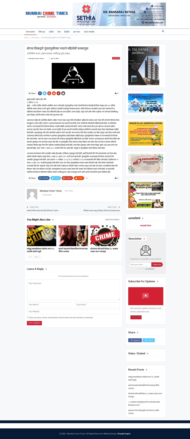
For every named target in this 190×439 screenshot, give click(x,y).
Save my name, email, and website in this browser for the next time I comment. (61, 318)
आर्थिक (51, 32)
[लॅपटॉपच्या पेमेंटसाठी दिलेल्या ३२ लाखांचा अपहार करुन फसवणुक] (105, 235)
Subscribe (157, 264)
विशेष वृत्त (42, 32)
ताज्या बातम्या (30, 32)
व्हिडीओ (66, 32)
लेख (59, 32)
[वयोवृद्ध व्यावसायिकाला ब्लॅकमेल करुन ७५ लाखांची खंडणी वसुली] (41, 235)
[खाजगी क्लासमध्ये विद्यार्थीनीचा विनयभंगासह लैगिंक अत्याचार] (73, 235)
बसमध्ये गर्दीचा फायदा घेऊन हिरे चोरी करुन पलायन (42, 211)
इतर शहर (76, 32)
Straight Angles (124, 434)
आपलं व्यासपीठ (89, 32)
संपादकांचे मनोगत (145, 226)
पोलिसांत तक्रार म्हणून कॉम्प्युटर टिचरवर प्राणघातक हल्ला (101, 211)
